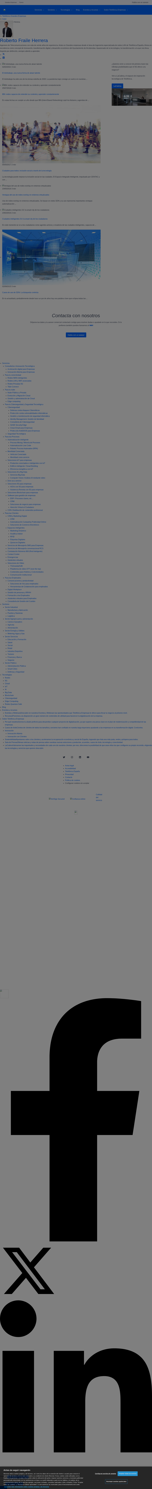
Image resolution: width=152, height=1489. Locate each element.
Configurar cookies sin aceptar (105, 1474)
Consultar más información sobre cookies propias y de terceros (26, 1487)
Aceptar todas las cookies (127, 1474)
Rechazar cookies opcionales (116, 1481)
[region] (76, 1478)
